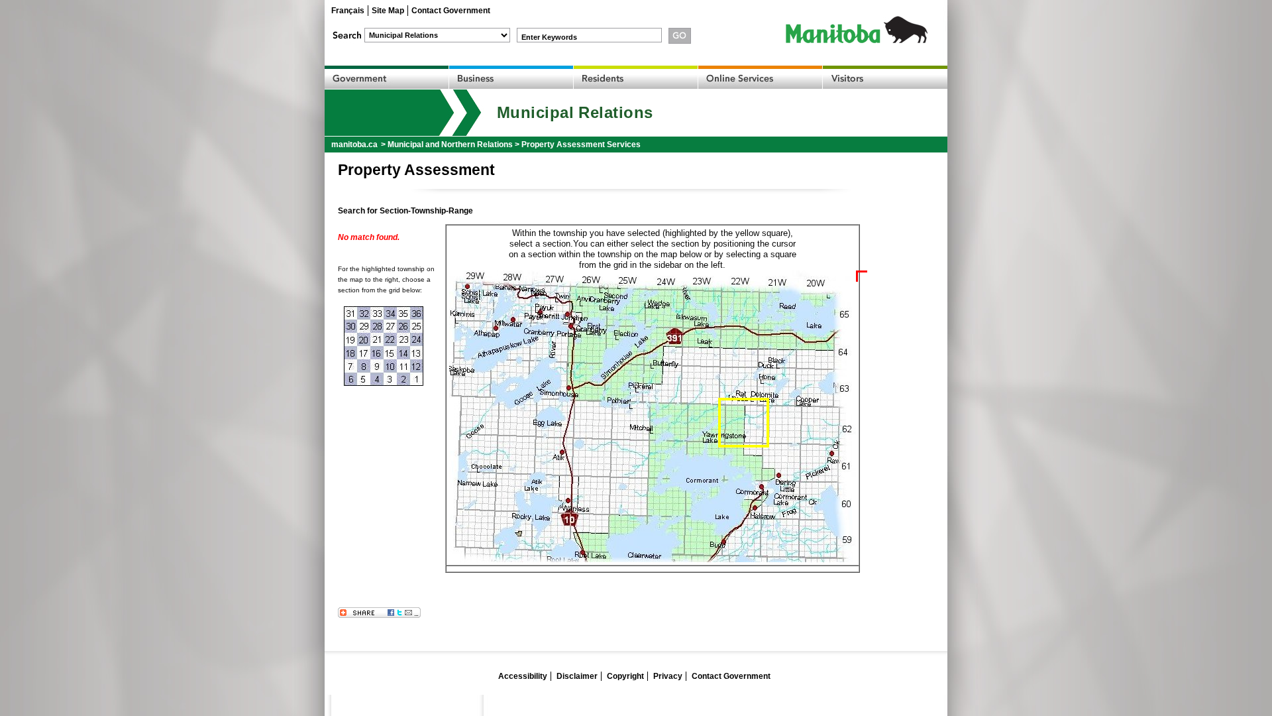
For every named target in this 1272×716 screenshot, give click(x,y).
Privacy (667, 676)
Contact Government (450, 10)
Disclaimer (577, 676)
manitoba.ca (354, 144)
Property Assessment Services (581, 144)
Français (347, 10)
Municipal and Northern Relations (450, 144)
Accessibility (522, 676)
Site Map (388, 10)
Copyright (625, 676)
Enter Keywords (549, 37)
